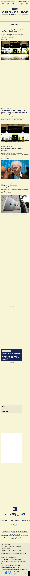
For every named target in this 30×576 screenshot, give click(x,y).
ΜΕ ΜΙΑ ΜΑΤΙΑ (5, 409)
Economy (18, 16)
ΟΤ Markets (20, 1)
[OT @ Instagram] (16, 525)
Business (12, 16)
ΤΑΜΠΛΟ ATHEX (5, 411)
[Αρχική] (15, 509)
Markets (7, 16)
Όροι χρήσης (5, 520)
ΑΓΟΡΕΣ (3, 406)
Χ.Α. (1, 20)
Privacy (12, 520)
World (23, 16)
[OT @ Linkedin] (18, 525)
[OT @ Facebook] (11, 525)
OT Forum (25, 1)
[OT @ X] (14, 525)
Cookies (17, 520)
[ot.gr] (15, 11)
